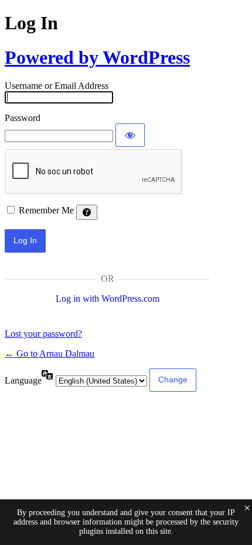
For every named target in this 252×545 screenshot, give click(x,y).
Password (22, 118)
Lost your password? (43, 334)
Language (23, 380)
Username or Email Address (56, 86)
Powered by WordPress (97, 57)
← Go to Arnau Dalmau (49, 353)
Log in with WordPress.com (107, 298)
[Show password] (130, 135)
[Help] (86, 212)
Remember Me (46, 210)
